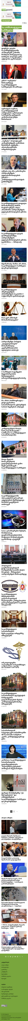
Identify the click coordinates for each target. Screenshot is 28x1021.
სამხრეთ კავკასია (6, 976)
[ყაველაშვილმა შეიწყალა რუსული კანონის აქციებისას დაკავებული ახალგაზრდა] (14, 827)
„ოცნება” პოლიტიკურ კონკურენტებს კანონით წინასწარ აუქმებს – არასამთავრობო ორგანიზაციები (12, 145)
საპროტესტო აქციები (7, 989)
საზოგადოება (5, 967)
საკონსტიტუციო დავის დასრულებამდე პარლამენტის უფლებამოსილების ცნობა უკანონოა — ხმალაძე (13, 237)
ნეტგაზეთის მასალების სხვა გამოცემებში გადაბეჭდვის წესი (11, 1018)
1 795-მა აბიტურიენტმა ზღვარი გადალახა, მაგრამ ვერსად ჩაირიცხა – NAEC (13, 926)
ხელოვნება (4, 974)
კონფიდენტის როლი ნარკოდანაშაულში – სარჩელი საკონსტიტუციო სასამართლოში (13, 431)
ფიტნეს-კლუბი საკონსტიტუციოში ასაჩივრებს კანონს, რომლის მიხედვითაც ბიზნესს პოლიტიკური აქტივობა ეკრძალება (11, 53)
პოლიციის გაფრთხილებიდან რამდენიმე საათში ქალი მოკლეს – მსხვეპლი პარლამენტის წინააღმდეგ (14, 569)
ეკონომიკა (4, 969)
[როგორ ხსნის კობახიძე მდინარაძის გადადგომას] (14, 849)
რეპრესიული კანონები (7, 994)
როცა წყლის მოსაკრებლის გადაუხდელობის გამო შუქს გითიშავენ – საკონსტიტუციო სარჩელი (13, 463)
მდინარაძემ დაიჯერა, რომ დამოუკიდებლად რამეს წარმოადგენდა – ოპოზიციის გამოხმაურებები (12, 881)
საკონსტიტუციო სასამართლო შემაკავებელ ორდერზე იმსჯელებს (12, 632)
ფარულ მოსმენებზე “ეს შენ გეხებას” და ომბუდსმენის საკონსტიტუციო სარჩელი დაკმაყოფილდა (13, 797)
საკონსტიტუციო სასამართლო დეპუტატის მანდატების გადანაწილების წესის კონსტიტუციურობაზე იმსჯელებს (13, 698)
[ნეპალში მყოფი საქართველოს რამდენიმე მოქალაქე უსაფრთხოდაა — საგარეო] (14, 893)
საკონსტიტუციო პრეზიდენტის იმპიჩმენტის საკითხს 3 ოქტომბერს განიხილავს (12, 292)
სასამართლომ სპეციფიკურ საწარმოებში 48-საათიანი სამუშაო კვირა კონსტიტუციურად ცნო (13, 734)
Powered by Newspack (6, 1015)
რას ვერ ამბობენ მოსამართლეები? (9, 318)
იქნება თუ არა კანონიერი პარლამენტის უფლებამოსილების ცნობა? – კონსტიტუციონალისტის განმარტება (13, 176)
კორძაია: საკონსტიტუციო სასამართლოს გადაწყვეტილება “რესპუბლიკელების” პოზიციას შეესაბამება (13, 764)
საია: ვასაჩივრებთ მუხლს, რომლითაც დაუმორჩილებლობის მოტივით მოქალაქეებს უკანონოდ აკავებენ (13, 534)
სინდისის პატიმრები (6, 987)
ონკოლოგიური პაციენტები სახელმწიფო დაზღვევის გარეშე (13, 664)
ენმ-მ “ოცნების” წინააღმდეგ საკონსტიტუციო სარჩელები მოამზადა (11, 83)
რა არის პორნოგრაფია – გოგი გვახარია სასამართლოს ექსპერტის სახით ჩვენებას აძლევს (13, 403)
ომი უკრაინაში (5, 991)
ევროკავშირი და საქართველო (9, 996)
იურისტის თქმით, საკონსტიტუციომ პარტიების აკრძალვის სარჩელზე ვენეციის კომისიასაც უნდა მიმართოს (12, 113)
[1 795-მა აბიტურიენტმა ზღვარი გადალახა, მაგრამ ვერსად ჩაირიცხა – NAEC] (14, 916)
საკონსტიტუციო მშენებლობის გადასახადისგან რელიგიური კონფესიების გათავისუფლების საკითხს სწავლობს (13, 599)
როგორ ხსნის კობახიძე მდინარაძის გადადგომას (11, 859)
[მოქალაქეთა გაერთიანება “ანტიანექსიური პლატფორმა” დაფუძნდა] (14, 938)
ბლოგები (3, 978)
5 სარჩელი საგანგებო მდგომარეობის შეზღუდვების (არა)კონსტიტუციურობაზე (13, 375)
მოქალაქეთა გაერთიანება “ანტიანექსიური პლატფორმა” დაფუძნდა (12, 948)
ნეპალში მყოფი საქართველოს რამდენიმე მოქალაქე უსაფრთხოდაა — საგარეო (13, 904)
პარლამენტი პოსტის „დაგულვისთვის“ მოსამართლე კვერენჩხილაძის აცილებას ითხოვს (11, 345)
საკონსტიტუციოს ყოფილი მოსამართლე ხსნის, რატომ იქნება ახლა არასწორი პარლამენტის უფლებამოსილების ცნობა (14, 207)
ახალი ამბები (5, 965)
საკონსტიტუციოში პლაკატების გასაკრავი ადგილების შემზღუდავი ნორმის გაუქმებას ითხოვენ (12, 500)
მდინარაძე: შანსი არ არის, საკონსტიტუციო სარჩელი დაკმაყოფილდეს (13, 265)
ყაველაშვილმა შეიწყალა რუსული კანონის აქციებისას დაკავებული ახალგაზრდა (12, 837)
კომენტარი (4, 971)
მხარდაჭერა (6, 20)
